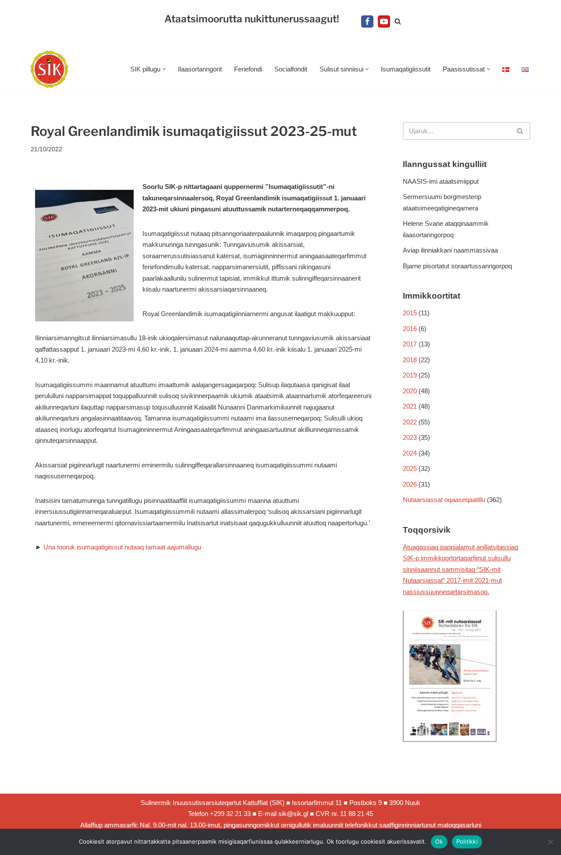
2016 (410, 328)
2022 (410, 422)
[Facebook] (367, 21)
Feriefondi (248, 69)
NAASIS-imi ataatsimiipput (441, 181)
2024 (410, 453)
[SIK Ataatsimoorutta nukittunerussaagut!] (49, 69)
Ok (439, 841)
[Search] (397, 21)
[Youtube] (384, 21)
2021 (410, 406)
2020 (410, 391)
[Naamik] (550, 841)
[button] (164, 69)
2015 (410, 313)
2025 (410, 468)
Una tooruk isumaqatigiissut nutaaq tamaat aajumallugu (122, 547)
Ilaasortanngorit (200, 69)
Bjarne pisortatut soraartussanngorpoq (457, 266)
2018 (410, 359)
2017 (410, 344)
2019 (410, 375)
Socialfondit (290, 69)
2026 (410, 484)
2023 (410, 437)
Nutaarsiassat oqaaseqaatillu (444, 499)
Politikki (467, 841)
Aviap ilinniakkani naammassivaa (450, 250)
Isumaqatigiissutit (405, 69)
